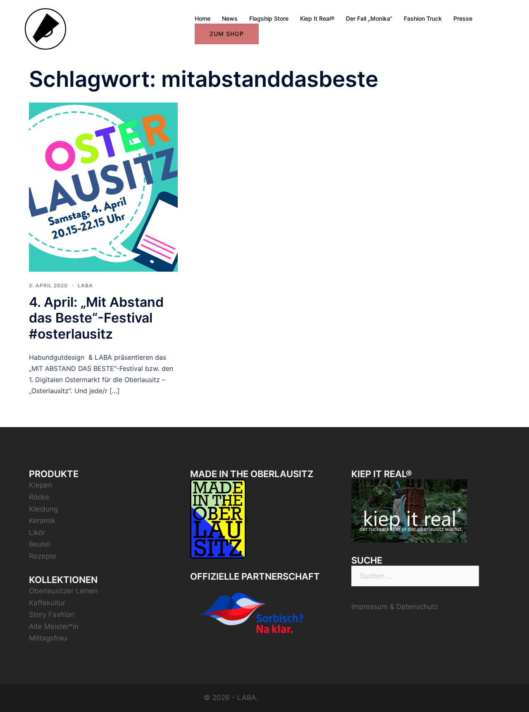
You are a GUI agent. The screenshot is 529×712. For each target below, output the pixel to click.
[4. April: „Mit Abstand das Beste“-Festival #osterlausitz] (103, 186)
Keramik (42, 520)
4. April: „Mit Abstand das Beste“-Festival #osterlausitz (96, 318)
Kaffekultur (47, 603)
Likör (37, 532)
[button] (511, 11)
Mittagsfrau (48, 638)
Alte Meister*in (54, 626)
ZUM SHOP (227, 33)
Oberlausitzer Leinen (63, 591)
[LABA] (45, 28)
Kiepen (40, 485)
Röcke (39, 497)
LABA (85, 285)
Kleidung (43, 509)
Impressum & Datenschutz (394, 606)
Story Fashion (51, 614)
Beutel (39, 544)
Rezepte (42, 556)
